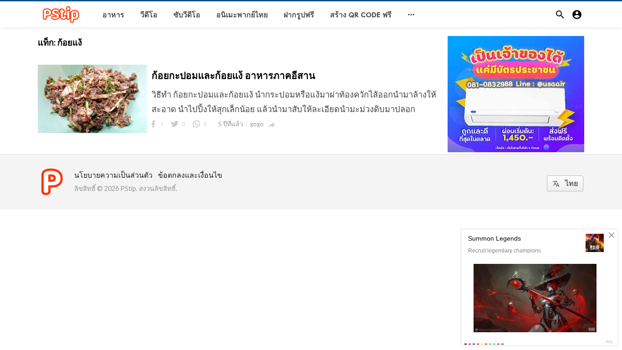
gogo (257, 124)
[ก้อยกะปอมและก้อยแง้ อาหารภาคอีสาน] (92, 132)
